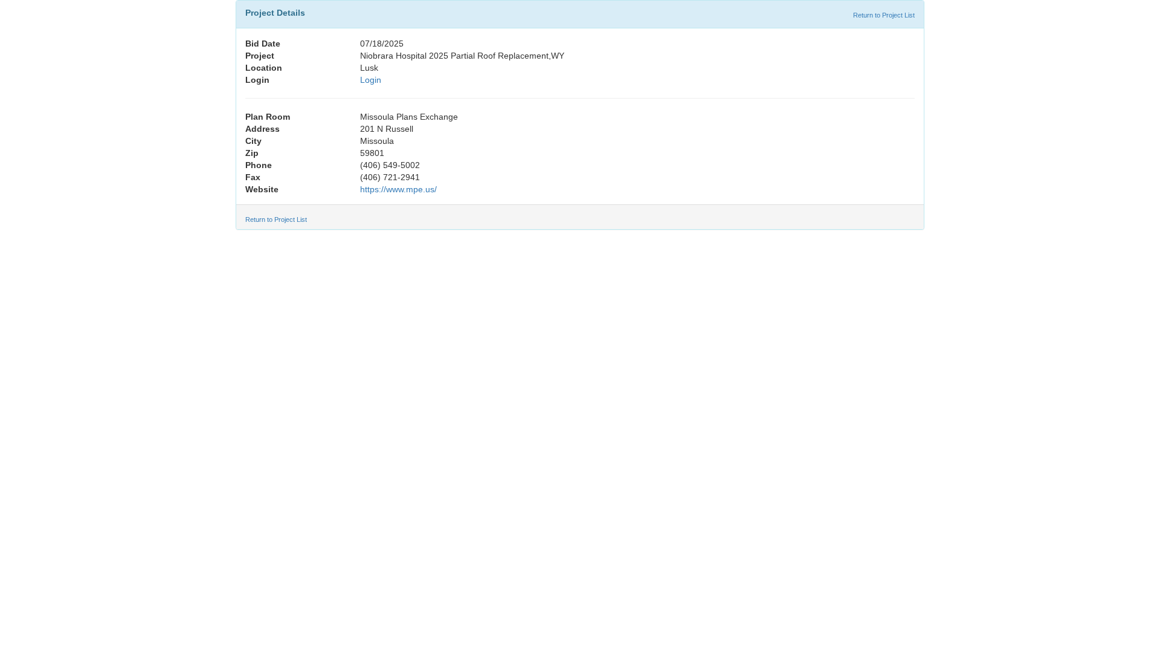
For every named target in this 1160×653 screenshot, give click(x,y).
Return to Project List (884, 15)
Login (370, 80)
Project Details (275, 13)
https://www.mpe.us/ (398, 189)
